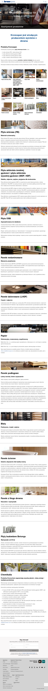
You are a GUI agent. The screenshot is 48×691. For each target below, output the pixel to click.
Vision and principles (6, 663)
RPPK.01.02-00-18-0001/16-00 (8, 686)
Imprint (12, 665)
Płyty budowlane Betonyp (29, 113)
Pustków (17, 678)
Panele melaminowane (39, 80)
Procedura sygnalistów (14, 669)
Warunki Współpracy (14, 661)
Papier (14, 98)
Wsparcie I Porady (6, 675)
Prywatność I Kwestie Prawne (16, 660)
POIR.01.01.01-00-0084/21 (7, 684)
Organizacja (5, 660)
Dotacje (4, 682)
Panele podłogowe (29, 98)
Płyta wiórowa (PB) (6, 79)
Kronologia (4, 669)
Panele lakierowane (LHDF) (6, 98)
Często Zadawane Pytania (7, 676)
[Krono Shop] (45, 1)
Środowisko (5, 665)
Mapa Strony (5, 680)
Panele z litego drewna (16, 113)
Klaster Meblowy (5, 671)
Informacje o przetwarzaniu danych (17, 671)
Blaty (37, 98)
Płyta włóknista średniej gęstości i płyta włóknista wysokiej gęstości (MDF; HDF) (17, 82)
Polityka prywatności (14, 663)
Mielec (17, 680)
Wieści (13, 675)
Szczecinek (17, 676)
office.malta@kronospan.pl (7, 351)
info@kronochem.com (6, 622)
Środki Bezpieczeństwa (20, 675)
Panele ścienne (5, 112)
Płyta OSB (27, 79)
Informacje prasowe (6, 673)
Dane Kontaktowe (6, 678)
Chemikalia (39, 112)
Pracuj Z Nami (5, 667)
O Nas (4, 661)
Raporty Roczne (16, 682)
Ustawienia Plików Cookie (15, 667)
